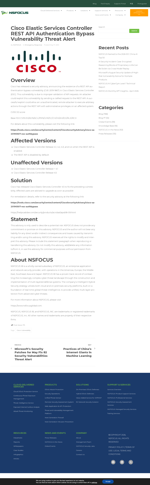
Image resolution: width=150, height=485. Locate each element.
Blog (94, 4)
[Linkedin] (122, 462)
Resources (119, 11)
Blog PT (102, 118)
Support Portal (120, 4)
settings (94, 483)
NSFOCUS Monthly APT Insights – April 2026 (118, 91)
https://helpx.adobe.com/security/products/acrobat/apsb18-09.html (43, 212)
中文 (131, 4)
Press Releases (105, 134)
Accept (108, 481)
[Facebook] (113, 462)
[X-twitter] (131, 462)
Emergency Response (33, 45)
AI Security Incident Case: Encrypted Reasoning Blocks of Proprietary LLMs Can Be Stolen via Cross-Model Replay (118, 65)
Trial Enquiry (105, 4)
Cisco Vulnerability (24, 330)
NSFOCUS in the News (109, 130)
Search (102, 27)
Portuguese (142, 4)
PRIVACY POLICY (116, 447)
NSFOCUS (17, 45)
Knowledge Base (106, 126)
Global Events (105, 122)
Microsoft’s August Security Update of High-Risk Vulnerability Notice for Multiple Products (119, 76)
